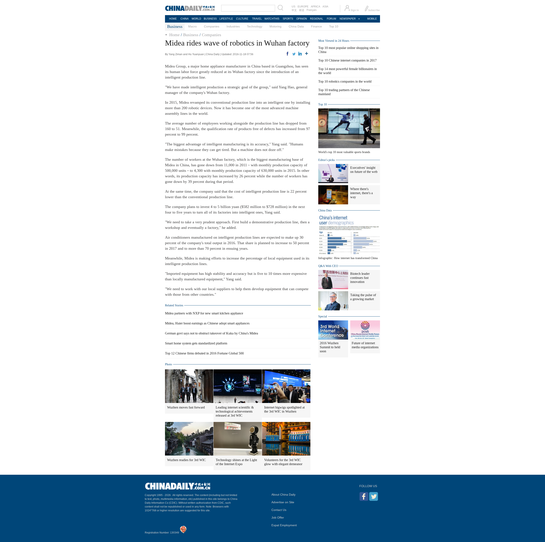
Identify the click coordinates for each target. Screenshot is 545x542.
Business (190, 34)
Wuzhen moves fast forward (186, 407)
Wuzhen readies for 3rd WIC (186, 460)
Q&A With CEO (328, 266)
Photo (168, 364)
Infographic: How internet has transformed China (348, 258)
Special (322, 316)
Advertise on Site (282, 502)
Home (174, 34)
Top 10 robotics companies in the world (344, 81)
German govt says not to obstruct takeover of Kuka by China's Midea (211, 333)
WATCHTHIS (271, 18)
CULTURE (242, 18)
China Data (296, 26)
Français (312, 10)
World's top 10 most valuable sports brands (344, 152)
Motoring (275, 26)
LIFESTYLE (226, 18)
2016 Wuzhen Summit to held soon (330, 347)
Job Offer (277, 517)
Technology (254, 26)
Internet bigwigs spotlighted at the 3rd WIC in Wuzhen (284, 409)
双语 (301, 10)
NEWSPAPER (347, 18)
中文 (294, 10)
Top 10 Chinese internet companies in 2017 (347, 60)
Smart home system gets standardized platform (196, 343)
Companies (211, 26)
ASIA (325, 6)
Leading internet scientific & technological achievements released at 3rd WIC (235, 411)
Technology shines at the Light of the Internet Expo (236, 462)
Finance (316, 26)
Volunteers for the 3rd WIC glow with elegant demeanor (283, 462)
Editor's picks (326, 160)
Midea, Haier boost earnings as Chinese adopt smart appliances (207, 323)
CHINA (185, 18)
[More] (306, 54)
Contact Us (278, 510)
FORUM (331, 18)
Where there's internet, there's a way (361, 193)
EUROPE (303, 6)
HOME (173, 18)
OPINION (301, 18)
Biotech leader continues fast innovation (360, 278)
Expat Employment (284, 525)
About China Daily (283, 494)
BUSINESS (210, 18)
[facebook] (287, 54)
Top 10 (333, 26)
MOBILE (372, 18)
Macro (192, 26)
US (293, 6)
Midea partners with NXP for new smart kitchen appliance (204, 313)
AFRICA (315, 6)
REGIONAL (316, 18)
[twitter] (294, 54)
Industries (233, 26)
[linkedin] (300, 54)
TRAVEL (257, 18)
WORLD (196, 18)
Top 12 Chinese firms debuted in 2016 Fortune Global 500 (204, 353)
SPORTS (288, 18)
